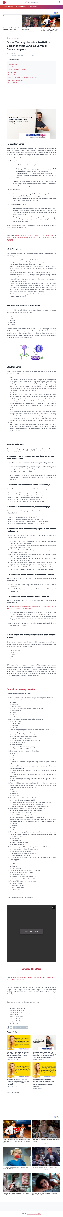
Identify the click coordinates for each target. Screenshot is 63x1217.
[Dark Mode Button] (59, 2)
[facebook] (11, 1027)
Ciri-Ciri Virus (12, 67)
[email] (26, 1027)
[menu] (4, 2)
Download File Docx (13, 83)
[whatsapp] (17, 1027)
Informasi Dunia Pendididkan (34, 1213)
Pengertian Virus (12, 64)
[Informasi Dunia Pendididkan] (31, 2)
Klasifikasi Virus (12, 75)
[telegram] (20, 1027)
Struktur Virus (12, 72)
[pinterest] (23, 1027)
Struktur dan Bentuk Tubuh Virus (17, 69)
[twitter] (14, 1027)
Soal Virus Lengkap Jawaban (16, 80)
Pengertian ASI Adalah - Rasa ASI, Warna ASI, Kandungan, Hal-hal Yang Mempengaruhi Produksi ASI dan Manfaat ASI (18, 1082)
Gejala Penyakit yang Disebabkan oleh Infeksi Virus (22, 77)
